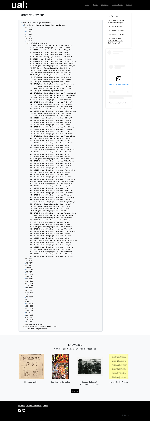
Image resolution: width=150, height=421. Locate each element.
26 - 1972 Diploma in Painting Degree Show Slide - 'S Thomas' (51, 102)
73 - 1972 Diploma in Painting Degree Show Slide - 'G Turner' (50, 208)
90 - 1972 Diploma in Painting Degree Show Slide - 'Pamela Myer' (52, 247)
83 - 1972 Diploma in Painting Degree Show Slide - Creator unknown (53, 231)
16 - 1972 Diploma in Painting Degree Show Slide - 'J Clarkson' (51, 79)
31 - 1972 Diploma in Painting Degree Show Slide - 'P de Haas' (51, 113)
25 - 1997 (29, 297)
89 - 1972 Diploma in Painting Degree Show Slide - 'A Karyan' (50, 245)
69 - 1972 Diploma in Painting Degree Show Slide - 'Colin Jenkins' (52, 199)
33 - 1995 (29, 315)
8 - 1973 (29, 258)
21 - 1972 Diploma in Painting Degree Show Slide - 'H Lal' (49, 91)
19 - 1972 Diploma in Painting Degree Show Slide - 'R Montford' (51, 86)
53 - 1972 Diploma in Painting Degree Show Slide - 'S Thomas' (51, 163)
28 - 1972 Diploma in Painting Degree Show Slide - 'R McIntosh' (51, 106)
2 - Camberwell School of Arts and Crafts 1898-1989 (41, 326)
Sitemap (21, 406)
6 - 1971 (29, 38)
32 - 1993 (29, 313)
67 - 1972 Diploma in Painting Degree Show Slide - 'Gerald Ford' (51, 195)
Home (87, 5)
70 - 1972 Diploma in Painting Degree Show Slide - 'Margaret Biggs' (52, 202)
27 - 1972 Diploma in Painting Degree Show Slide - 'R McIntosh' (51, 104)
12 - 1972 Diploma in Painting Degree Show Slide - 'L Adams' (50, 70)
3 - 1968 (29, 32)
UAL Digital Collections (116, 27)
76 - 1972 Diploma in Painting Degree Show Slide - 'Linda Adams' (52, 215)
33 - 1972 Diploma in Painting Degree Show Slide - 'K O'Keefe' (51, 118)
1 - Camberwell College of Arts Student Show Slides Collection (45, 25)
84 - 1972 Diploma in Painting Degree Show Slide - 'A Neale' (50, 233)
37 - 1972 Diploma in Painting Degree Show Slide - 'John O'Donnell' (52, 127)
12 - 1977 (29, 267)
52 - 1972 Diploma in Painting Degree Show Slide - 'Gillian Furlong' (52, 161)
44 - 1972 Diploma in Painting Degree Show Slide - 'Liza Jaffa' (51, 143)
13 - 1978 (29, 270)
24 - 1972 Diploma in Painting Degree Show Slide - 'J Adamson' (51, 97)
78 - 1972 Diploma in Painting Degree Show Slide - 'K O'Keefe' (51, 220)
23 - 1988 (29, 292)
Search (95, 5)
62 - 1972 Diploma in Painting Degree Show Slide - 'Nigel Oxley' (51, 183)
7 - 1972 (29, 41)
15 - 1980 (29, 274)
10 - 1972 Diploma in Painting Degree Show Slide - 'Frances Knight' (52, 66)
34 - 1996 (29, 317)
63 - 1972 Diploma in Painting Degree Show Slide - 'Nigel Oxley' (51, 186)
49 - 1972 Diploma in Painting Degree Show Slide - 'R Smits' (50, 154)
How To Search (117, 5)
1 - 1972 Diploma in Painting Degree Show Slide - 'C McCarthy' (51, 45)
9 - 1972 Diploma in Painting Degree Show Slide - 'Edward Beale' (51, 63)
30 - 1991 (29, 308)
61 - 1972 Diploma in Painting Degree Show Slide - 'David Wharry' (52, 181)
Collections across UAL (116, 34)
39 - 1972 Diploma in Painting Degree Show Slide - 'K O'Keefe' (51, 131)
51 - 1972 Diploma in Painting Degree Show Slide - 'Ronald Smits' (52, 159)
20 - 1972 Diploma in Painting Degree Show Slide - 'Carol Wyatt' (51, 88)
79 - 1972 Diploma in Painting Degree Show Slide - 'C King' (49, 222)
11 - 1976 (29, 265)
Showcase (104, 5)
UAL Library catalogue (116, 30)
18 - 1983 (29, 281)
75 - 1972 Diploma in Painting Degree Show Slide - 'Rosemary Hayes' (53, 213)
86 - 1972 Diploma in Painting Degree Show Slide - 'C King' (49, 238)
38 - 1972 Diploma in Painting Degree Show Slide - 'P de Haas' (51, 129)
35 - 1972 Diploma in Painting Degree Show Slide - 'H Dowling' (51, 122)
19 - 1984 (29, 283)
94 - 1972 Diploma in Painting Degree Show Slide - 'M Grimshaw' (51, 256)
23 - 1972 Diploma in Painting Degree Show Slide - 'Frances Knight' (52, 95)
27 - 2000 (29, 301)
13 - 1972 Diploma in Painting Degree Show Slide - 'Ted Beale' (51, 72)
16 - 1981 (29, 276)
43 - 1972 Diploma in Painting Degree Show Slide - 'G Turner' (50, 140)
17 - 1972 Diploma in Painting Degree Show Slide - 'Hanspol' (50, 82)
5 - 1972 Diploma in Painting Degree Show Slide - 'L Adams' (50, 54)
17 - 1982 (29, 279)
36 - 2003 (29, 322)
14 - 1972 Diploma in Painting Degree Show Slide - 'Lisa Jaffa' (50, 75)
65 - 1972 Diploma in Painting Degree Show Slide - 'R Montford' (51, 190)
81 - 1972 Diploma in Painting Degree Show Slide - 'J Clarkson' (51, 227)
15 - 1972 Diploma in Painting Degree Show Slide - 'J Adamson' (51, 77)
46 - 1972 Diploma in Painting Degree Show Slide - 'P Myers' (50, 147)
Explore (75, 391)
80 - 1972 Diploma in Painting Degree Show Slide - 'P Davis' (50, 224)
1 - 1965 (29, 27)
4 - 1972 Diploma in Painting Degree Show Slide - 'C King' (49, 52)
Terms (45, 406)
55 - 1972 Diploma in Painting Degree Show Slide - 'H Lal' (49, 168)
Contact (129, 5)
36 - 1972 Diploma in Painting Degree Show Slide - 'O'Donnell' (50, 125)
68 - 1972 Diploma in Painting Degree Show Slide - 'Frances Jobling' (53, 197)
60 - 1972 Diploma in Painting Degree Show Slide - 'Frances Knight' (52, 179)
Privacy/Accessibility (34, 406)
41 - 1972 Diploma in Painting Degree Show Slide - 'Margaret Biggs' (52, 136)
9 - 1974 (29, 260)
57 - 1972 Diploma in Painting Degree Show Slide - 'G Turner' (50, 172)
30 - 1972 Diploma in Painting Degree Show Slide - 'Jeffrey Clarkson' (53, 111)
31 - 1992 (29, 310)
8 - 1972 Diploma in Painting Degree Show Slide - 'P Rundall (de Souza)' (54, 61)
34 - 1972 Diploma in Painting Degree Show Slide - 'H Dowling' (51, 120)
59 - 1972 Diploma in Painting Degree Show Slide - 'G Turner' (50, 177)
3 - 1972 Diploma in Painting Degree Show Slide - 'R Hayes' (50, 50)
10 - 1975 (29, 263)
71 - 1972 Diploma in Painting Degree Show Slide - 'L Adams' (50, 204)
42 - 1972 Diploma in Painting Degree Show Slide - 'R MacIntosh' (51, 138)
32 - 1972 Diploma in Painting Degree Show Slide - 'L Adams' (50, 115)
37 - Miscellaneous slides (34, 324)
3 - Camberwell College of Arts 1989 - (36, 328)
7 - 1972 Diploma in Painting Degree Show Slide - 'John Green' (51, 59)
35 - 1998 (29, 319)
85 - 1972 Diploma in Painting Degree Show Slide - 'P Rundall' (50, 236)
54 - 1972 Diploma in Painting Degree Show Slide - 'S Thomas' (51, 165)
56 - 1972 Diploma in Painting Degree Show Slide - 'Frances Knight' (52, 170)
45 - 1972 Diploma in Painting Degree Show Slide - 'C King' (49, 145)
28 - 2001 (29, 304)
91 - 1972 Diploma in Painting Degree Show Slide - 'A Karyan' (50, 249)
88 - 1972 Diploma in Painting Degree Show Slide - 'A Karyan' (50, 242)
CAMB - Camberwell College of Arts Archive (36, 23)
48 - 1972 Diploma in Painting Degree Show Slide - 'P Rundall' (50, 152)
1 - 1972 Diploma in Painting (37, 43)
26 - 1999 (29, 299)
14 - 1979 (29, 272)
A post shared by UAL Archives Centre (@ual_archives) (126, 103)
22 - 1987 (29, 290)
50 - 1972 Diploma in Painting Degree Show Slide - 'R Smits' (50, 156)
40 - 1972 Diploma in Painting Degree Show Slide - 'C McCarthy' (51, 134)
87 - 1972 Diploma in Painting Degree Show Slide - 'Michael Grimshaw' (53, 240)
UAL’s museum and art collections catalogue (116, 21)
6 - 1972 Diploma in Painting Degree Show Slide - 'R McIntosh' (51, 57)
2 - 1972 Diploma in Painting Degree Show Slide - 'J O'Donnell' (50, 48)
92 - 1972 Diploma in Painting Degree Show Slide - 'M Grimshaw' (51, 251)
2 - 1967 (29, 29)
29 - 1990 (29, 306)
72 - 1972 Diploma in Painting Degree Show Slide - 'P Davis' (50, 206)
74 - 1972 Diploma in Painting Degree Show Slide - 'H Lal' (49, 211)
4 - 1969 (29, 34)
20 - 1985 (29, 285)
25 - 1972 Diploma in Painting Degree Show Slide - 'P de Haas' (51, 100)
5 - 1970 (29, 36)
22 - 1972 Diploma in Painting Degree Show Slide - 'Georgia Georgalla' (53, 93)
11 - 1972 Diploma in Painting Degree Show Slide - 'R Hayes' (50, 68)
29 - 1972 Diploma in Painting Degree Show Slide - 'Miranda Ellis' (51, 109)
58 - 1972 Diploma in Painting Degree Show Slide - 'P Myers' (50, 174)
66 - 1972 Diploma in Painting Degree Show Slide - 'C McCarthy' (51, 193)
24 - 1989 (29, 294)
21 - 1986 (29, 288)
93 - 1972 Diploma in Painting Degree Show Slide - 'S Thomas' (51, 254)
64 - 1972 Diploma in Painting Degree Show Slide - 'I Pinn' (49, 188)
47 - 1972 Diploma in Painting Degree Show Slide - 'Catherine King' (52, 149)
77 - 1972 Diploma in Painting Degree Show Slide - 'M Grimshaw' (51, 217)
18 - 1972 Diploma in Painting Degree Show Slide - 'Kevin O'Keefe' (52, 84)
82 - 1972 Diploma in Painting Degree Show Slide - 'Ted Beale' (51, 229)
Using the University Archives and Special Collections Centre (115, 40)
